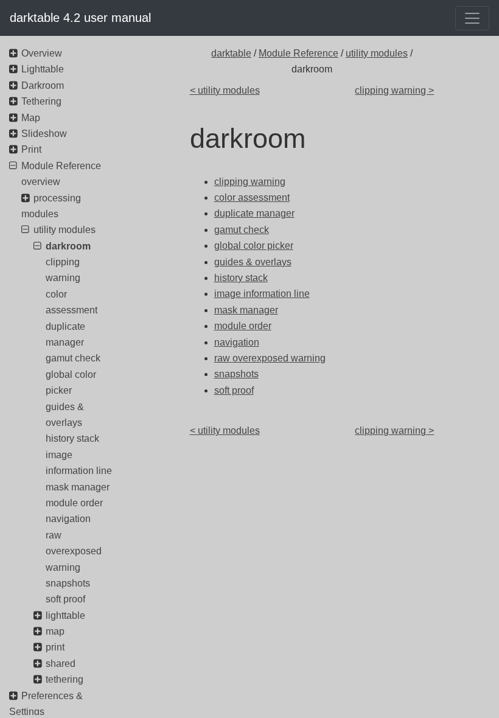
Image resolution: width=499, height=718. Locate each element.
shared (60, 663)
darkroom (68, 246)
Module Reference (298, 53)
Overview (41, 53)
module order (74, 503)
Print (31, 149)
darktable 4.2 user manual (80, 17)
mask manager (78, 487)
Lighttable (42, 69)
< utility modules (225, 90)
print (55, 647)
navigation (68, 519)
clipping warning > (394, 90)
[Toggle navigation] (472, 18)
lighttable (65, 615)
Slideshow (44, 133)
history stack (72, 438)
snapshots (68, 583)
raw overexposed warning (74, 551)
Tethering (41, 101)
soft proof (65, 599)
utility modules (377, 53)
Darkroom (42, 85)
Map (30, 118)
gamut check (73, 358)
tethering (64, 679)
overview (40, 181)
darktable (231, 53)
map (55, 631)
